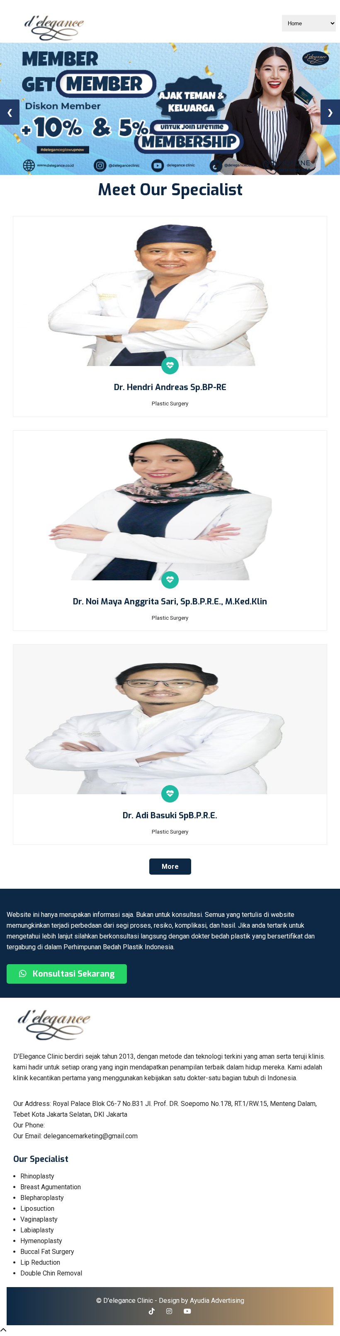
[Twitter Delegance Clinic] (152, 1311)
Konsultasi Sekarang (72, 974)
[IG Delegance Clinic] (169, 1311)
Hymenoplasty (41, 1241)
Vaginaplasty (39, 1219)
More (170, 866)
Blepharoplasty (42, 1198)
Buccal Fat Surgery (47, 1252)
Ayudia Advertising (217, 1300)
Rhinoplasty (37, 1176)
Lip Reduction (40, 1262)
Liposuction (37, 1208)
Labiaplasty (37, 1230)
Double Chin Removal (51, 1273)
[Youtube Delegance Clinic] (187, 1311)
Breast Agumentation (50, 1187)
